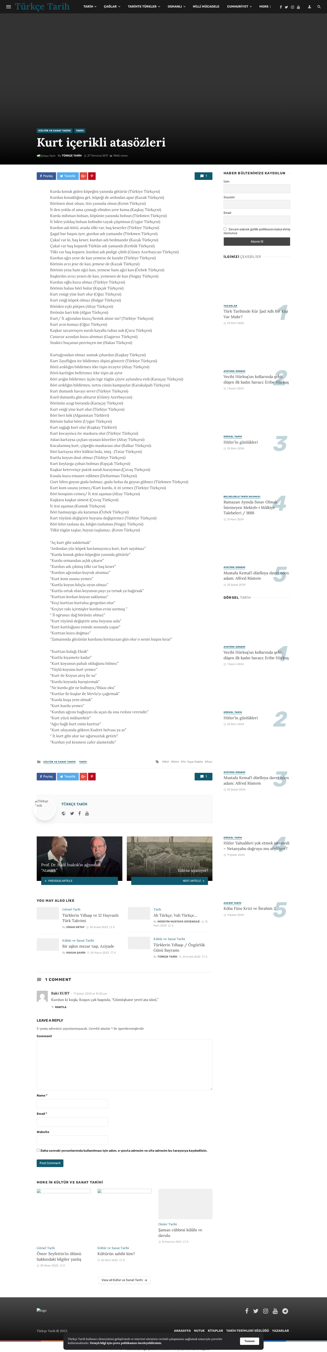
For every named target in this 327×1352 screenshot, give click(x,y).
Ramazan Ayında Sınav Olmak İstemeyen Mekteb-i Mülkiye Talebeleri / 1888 (250, 507)
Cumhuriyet (237, 6)
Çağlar (110, 6)
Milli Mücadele (206, 6)
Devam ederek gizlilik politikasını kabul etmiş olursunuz (257, 231)
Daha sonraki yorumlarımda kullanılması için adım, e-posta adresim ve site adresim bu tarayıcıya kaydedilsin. (123, 1151)
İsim (226, 181)
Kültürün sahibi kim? (116, 1253)
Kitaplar (215, 1331)
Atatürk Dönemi (234, 371)
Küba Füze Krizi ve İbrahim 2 (250, 908)
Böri (166, 761)
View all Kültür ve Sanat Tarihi (122, 1280)
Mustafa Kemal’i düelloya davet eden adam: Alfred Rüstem (256, 575)
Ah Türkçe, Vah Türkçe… (175, 915)
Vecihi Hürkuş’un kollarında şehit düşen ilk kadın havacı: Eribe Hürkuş (256, 379)
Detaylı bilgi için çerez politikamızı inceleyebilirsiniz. (126, 1343)
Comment (44, 1036)
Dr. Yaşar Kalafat (193, 761)
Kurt (209, 761)
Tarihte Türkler (142, 6)
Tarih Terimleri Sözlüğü (247, 1331)
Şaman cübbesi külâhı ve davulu (180, 1232)
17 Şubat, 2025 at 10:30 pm (90, 993)
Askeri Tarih (232, 903)
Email (42, 1114)
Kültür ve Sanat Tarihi (54, 130)
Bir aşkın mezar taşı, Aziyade (88, 946)
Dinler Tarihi (167, 1224)
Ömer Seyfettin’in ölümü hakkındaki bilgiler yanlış (59, 1256)
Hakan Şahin (75, 952)
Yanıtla (61, 1007)
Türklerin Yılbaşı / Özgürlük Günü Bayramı (179, 947)
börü (176, 761)
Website (43, 1132)
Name (42, 1095)
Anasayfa (182, 1331)
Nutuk (199, 1331)
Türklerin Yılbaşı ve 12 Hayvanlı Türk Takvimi (90, 918)
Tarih (88, 6)
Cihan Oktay (75, 927)
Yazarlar (230, 306)
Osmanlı (175, 6)
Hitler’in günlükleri (241, 442)
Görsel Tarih (71, 909)
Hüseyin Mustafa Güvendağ (178, 921)
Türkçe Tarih (72, 155)
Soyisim (229, 197)
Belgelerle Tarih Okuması (242, 496)
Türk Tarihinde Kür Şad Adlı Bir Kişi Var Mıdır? (256, 314)
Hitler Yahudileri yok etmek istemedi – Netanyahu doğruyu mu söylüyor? (256, 845)
